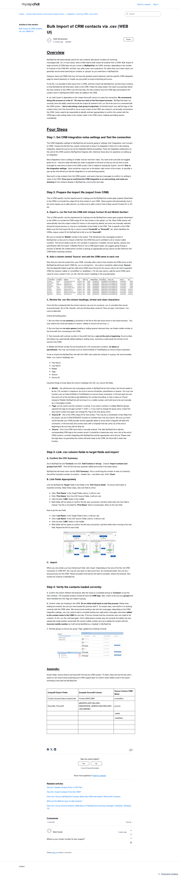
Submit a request (143, 4)
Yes (83, 763)
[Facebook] (48, 749)
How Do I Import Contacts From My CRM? (64, 791)
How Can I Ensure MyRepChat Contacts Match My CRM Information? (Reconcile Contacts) (83, 796)
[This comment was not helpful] (131, 838)
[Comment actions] (131, 842)
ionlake (21, 14)
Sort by (129, 822)
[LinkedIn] (55, 749)
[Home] (31, 4)
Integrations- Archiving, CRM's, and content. (82, 14)
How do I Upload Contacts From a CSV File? (64, 787)
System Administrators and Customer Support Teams (45, 14)
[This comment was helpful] (131, 830)
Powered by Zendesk (169, 874)
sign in (54, 852)
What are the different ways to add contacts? (64, 801)
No (96, 763)
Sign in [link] (156, 4)
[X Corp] (51, 749)
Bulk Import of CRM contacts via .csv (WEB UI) (30, 30)
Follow (128, 39)
